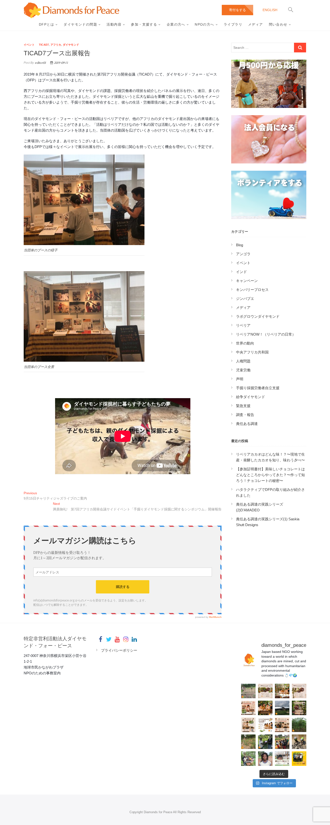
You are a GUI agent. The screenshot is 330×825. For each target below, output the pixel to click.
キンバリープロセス (252, 290)
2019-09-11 (60, 63)
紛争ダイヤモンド (250, 397)
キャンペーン (247, 281)
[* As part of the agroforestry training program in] (248, 741)
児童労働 (243, 370)
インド (241, 272)
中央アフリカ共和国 (252, 352)
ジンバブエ (245, 298)
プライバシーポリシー (119, 650)
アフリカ (55, 44)
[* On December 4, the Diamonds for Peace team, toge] (299, 741)
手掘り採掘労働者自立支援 (258, 388)
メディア (255, 24)
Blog (239, 245)
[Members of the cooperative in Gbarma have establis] (248, 691)
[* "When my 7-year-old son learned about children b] (265, 758)
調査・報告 (245, 415)
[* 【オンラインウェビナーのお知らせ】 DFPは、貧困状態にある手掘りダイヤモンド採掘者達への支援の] (282, 758)
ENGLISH (270, 10)
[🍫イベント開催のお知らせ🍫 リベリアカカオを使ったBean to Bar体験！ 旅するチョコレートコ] (248, 708)
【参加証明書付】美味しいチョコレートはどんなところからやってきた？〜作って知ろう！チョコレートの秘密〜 (270, 475)
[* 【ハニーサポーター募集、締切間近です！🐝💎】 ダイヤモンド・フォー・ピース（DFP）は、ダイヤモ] (299, 758)
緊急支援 (243, 406)
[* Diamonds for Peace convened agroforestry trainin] (282, 741)
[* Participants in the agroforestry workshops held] (265, 741)
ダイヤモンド (71, 44)
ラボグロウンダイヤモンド (258, 316)
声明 (239, 379)
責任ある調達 (247, 424)
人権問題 (243, 361)
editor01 (40, 63)
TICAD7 (44, 44)
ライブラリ (233, 24)
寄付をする (237, 10)
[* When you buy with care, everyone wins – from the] (248, 758)
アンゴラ (243, 254)
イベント (29, 44)
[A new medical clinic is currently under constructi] (282, 708)
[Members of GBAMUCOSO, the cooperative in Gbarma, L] (299, 725)
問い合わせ (278, 24)
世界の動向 (245, 343)
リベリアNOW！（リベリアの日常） (266, 334)
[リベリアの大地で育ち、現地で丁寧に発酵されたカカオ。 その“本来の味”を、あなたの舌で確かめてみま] (265, 691)
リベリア (243, 325)
